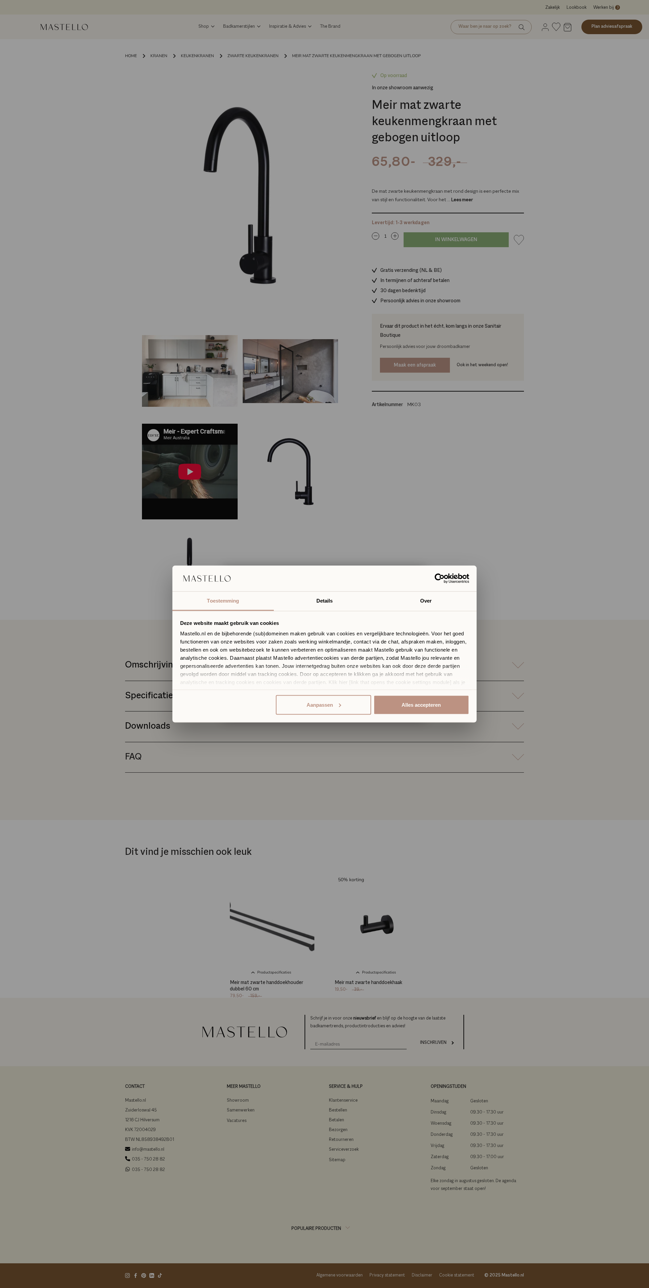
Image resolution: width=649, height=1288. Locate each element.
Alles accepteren (421, 704)
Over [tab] (426, 601)
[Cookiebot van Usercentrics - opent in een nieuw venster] (439, 578)
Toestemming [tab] (223, 601)
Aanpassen (320, 704)
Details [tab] (324, 601)
